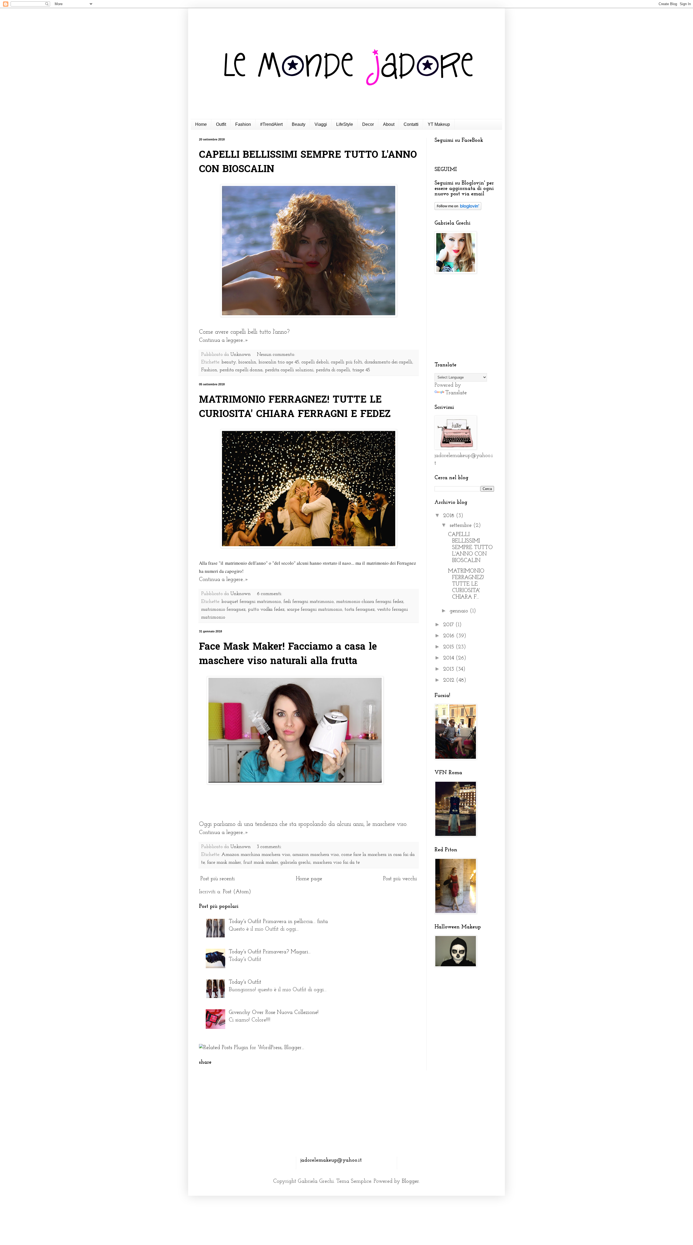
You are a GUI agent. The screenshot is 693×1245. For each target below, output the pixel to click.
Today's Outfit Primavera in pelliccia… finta (278, 921)
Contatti (411, 124)
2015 (449, 647)
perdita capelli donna (241, 370)
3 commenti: (270, 847)
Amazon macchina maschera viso (255, 854)
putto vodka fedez (266, 609)
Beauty (298, 124)
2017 (449, 625)
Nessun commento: (276, 354)
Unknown (241, 354)
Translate (456, 393)
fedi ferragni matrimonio (308, 601)
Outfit (221, 124)
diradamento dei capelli (388, 362)
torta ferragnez (360, 609)
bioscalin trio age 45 (279, 362)
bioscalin (247, 362)
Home (201, 124)
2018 (449, 515)
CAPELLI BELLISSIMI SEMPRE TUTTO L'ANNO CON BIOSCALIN (470, 547)
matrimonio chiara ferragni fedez (369, 601)
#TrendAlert (271, 124)
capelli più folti (346, 362)
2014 (449, 658)
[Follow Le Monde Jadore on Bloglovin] (457, 208)
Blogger (410, 1181)
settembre (461, 525)
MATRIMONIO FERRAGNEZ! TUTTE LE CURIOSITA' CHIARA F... (466, 584)
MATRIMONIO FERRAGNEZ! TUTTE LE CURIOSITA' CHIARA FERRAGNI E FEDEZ (295, 407)
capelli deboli (315, 362)
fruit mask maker (260, 862)
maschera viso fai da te (336, 862)
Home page (309, 879)
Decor (368, 124)
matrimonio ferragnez (223, 609)
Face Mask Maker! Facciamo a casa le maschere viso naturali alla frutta (288, 654)
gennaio (460, 611)
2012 (449, 680)
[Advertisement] (468, 318)
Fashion (243, 124)
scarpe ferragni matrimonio (314, 609)
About (388, 124)
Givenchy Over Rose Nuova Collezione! (274, 1012)
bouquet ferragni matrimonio (251, 601)
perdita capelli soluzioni (289, 370)
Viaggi (321, 124)
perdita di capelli (333, 370)
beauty (228, 362)
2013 (449, 669)
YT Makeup (439, 124)
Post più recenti (217, 879)
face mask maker (224, 862)
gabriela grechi (295, 862)
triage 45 (361, 370)
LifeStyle (344, 124)
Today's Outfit (245, 982)
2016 (449, 636)
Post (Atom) (237, 892)
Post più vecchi (400, 879)
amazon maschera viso (316, 854)
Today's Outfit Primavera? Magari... (269, 952)
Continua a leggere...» (223, 340)
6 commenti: (270, 594)
